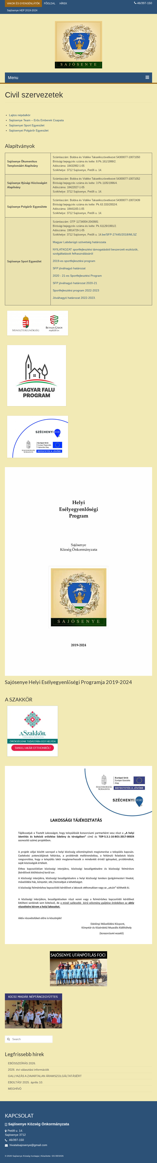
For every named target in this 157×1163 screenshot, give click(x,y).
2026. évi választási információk (28, 1069)
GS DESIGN (57, 1156)
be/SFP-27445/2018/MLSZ (119, 234)
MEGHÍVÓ (14, 1088)
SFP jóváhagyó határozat (69, 268)
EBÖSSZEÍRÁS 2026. (22, 1063)
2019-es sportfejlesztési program (74, 261)
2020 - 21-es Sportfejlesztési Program (77, 275)
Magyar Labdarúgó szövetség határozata (79, 242)
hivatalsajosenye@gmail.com (28, 1145)
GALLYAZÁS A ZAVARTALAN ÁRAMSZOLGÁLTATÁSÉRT (45, 1076)
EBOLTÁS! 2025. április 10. (25, 1082)
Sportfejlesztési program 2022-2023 (76, 290)
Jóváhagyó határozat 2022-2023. (74, 297)
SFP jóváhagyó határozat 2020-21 (75, 283)
